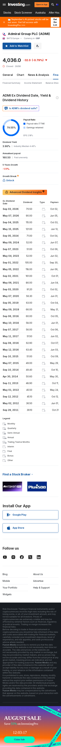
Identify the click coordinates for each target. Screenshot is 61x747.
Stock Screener (23, 12)
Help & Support (41, 587)
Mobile (6, 580)
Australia (40, 12)
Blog (5, 574)
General (8, 74)
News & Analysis (38, 74)
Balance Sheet (53, 83)
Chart (20, 74)
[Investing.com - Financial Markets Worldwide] (19, 5)
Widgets (7, 594)
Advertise (38, 580)
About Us (38, 574)
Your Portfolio (10, 587)
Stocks (7, 12)
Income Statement (33, 83)
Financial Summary (11, 83)
